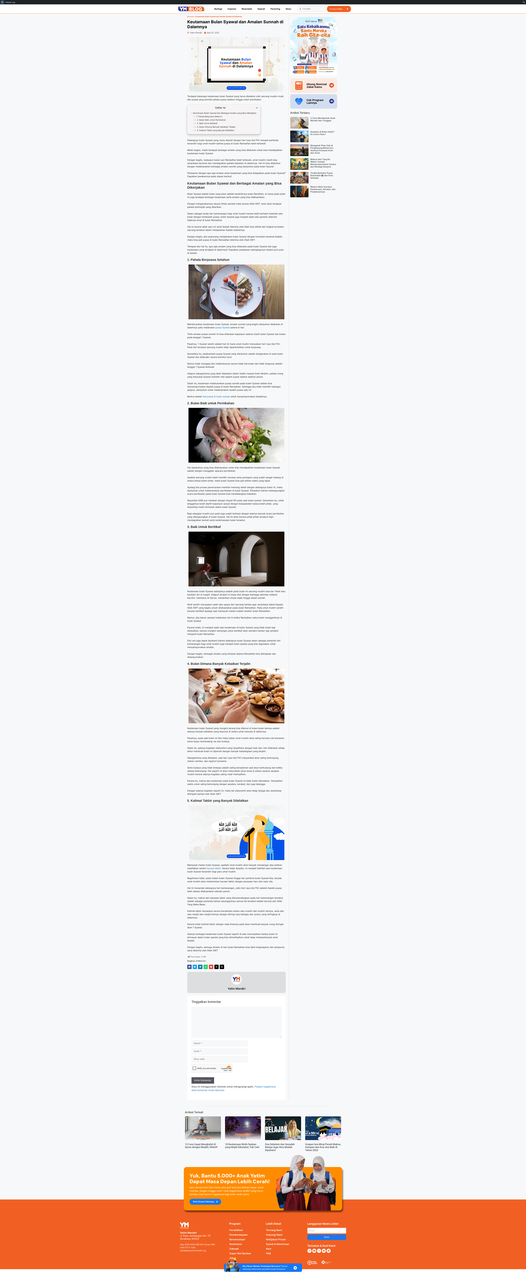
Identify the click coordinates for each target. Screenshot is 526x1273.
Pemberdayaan (238, 1234)
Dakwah (234, 1248)
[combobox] (311, 9)
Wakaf (233, 1262)
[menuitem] (2, 2)
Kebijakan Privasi (276, 1239)
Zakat (232, 1258)
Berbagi (218, 9)
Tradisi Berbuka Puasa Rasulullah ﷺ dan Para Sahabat (321, 175)
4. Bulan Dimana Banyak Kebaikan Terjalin (216, 127)
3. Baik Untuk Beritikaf (207, 123)
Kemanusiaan (237, 1239)
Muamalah (247, 9)
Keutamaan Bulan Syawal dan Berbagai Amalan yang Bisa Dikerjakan (224, 113)
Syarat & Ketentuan (277, 1244)
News (288, 9)
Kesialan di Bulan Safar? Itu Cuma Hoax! (322, 133)
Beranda (190, 16)
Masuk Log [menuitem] (10, 2)
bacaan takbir (214, 868)
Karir (268, 1248)
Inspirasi (232, 9)
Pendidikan (236, 1230)
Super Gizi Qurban (240, 1253)
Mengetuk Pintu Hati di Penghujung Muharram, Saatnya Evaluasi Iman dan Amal (322, 149)
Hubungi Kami (274, 1234)
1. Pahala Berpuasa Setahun (209, 116)
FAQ (268, 1253)
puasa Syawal (222, 327)
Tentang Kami (274, 1230)
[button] (189, 967)
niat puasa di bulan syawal (216, 396)
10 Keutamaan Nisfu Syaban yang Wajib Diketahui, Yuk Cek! (242, 1146)
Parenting (275, 9)
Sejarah (261, 9)
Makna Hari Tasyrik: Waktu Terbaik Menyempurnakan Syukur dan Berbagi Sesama (323, 163)
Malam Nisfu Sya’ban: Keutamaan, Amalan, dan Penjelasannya (323, 189)
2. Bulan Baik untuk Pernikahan (211, 120)
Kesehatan (235, 1244)
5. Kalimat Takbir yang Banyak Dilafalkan (215, 130)
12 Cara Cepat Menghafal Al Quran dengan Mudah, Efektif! (201, 1146)
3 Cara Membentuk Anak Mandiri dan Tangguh (322, 119)
